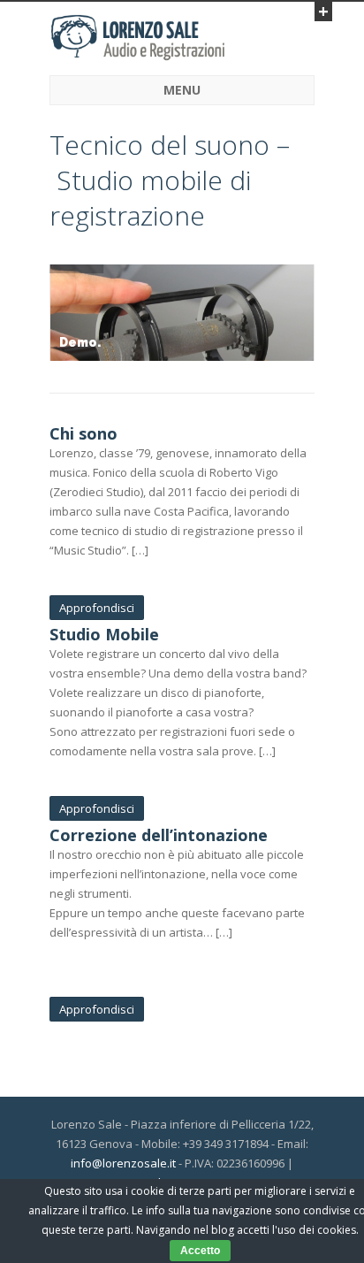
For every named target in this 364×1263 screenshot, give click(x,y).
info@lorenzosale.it (123, 1163)
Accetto (200, 1250)
